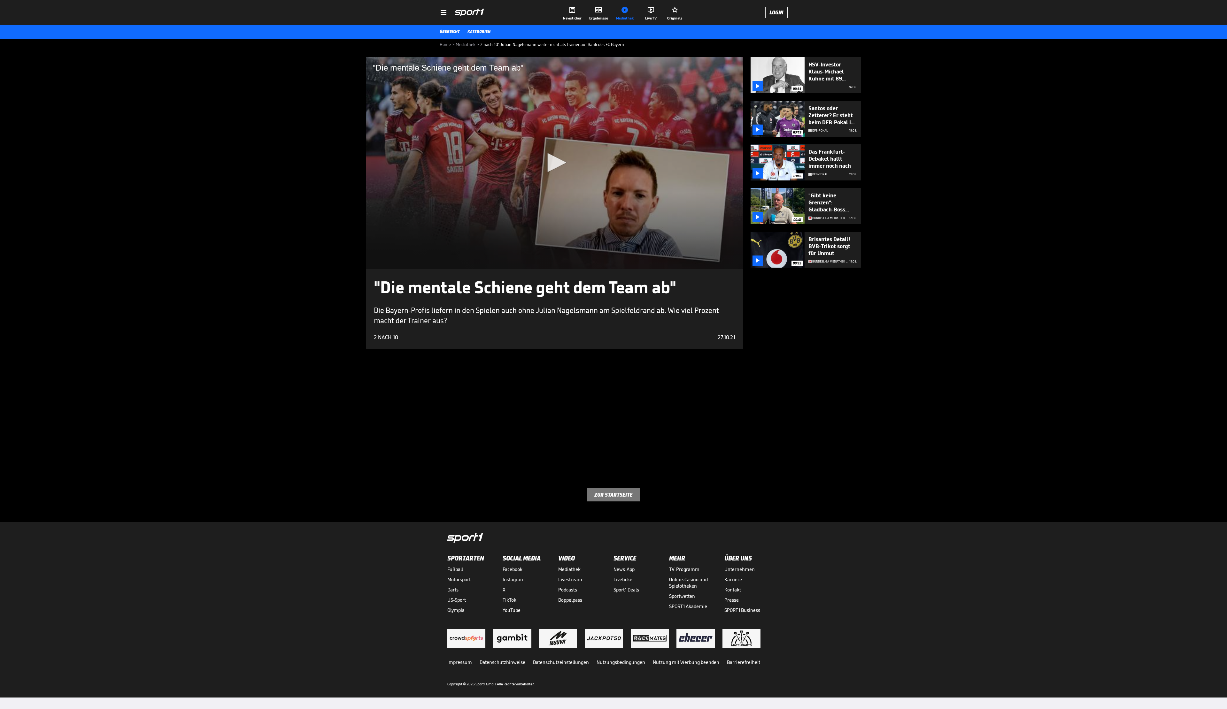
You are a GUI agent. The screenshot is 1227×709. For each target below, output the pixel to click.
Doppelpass (570, 600)
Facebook (512, 569)
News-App (624, 569)
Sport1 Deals (626, 590)
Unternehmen (739, 569)
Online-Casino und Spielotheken (688, 582)
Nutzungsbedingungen (621, 662)
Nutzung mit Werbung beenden (686, 662)
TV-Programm (684, 569)
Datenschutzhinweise (502, 662)
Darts (453, 590)
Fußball (455, 569)
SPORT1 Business (742, 610)
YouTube (512, 610)
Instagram (514, 579)
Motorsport (459, 579)
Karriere (733, 579)
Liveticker (624, 579)
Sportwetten (682, 596)
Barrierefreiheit (743, 662)
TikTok (509, 600)
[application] (554, 163)
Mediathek (569, 569)
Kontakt (732, 590)
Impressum (459, 662)
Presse (731, 600)
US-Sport (456, 600)
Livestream (570, 579)
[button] (555, 163)
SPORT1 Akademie (688, 606)
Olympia (456, 610)
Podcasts (567, 590)
